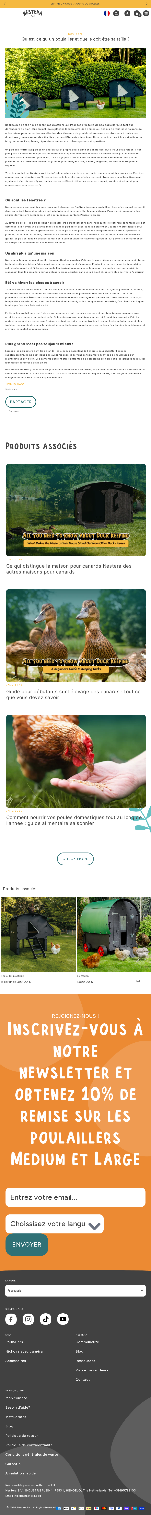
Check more (75, 859)
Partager (21, 402)
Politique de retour (21, 1435)
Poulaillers (14, 1342)
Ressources (85, 1361)
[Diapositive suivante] (146, 4)
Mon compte (16, 1398)
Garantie (13, 1464)
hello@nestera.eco (28, 1496)
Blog (79, 1351)
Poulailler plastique (12, 975)
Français (14, 1290)
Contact (83, 1379)
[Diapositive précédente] (4, 4)
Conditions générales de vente (31, 1454)
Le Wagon (83, 975)
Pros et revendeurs (92, 1370)
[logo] (32, 13)
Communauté (87, 1342)
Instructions (15, 1417)
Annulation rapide (20, 1473)
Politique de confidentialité (29, 1445)
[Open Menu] (147, 13)
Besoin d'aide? (17, 1407)
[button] (117, 13)
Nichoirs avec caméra (24, 1351)
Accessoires (15, 1361)
